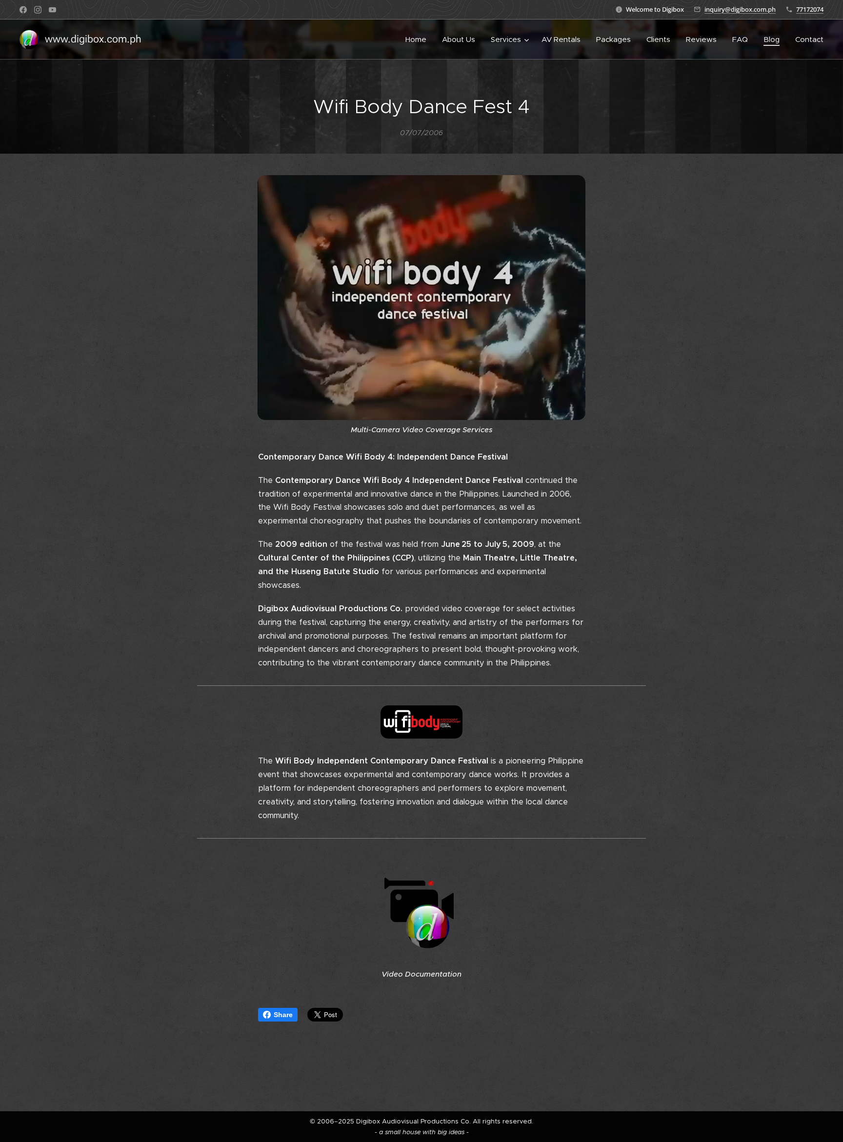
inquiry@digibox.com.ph (740, 9)
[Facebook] (23, 9)
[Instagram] (38, 9)
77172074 (809, 9)
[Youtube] (52, 9)
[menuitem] (418, 39)
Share (283, 1015)
